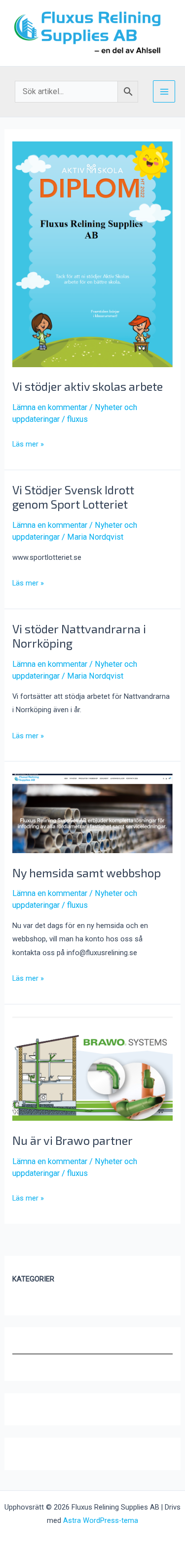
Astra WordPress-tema (100, 1520)
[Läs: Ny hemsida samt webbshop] (92, 813)
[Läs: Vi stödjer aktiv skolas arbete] (92, 253)
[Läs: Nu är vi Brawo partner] (92, 1068)
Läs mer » (28, 445)
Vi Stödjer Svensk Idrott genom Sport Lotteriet (73, 496)
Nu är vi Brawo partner (72, 1140)
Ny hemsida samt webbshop (86, 872)
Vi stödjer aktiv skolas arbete (87, 386)
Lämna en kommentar (49, 407)
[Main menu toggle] (164, 91)
